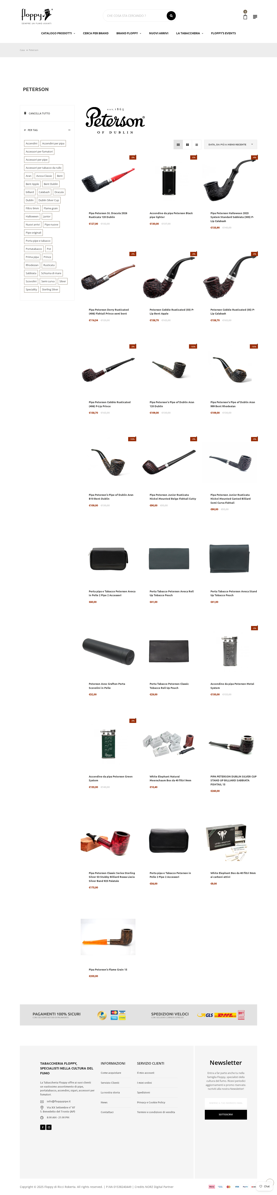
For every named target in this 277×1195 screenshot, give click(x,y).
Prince (47, 257)
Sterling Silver (50, 289)
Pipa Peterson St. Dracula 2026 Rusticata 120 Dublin (108, 215)
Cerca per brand (95, 33)
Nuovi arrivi (33, 224)
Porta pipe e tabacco (38, 241)
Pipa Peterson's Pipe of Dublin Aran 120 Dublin (172, 404)
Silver (62, 281)
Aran (28, 176)
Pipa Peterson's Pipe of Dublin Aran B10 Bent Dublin (111, 496)
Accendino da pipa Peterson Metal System (232, 685)
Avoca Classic (44, 176)
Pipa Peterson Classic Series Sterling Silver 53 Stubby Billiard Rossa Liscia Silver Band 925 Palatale (112, 877)
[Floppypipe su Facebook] (42, 1127)
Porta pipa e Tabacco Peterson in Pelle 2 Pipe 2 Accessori (170, 875)
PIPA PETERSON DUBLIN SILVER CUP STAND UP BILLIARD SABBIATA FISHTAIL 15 (233, 780)
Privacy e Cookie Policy (151, 1102)
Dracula (59, 192)
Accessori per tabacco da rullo (43, 168)
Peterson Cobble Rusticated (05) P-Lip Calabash (232, 311)
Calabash (44, 192)
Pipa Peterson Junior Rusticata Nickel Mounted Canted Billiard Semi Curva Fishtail (230, 498)
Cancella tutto (39, 113)
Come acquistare (111, 1073)
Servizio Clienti (110, 1082)
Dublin (30, 200)
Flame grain (51, 208)
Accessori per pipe (36, 159)
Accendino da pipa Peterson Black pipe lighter (171, 215)
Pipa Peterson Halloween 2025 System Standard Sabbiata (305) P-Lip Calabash (232, 217)
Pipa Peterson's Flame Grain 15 (108, 969)
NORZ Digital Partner (159, 1187)
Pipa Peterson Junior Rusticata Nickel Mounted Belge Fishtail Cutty (173, 496)
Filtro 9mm (32, 208)
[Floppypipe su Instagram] (49, 1127)
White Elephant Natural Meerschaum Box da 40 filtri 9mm (170, 778)
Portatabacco (34, 249)
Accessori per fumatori (39, 151)
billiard (30, 192)
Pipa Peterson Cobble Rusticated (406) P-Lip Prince (110, 404)
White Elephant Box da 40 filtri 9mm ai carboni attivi (233, 875)
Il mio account (145, 1073)
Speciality (31, 289)
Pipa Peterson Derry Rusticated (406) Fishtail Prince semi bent (109, 311)
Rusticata (49, 265)
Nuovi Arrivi (158, 33)
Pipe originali (33, 232)
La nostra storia (110, 1092)
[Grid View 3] (178, 144)
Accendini (31, 143)
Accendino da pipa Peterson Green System (111, 778)
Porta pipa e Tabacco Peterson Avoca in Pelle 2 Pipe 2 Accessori (112, 593)
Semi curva (48, 281)
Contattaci (107, 1112)
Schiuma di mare (51, 273)
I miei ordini (144, 1082)
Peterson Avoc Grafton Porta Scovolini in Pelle (107, 685)
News (104, 1102)
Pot (49, 249)
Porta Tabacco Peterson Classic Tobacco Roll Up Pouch (169, 685)
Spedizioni (143, 1092)
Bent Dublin (51, 184)
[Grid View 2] (187, 144)
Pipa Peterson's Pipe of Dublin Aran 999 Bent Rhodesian (232, 404)
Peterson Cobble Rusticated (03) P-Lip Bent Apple (172, 311)
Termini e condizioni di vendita (156, 1112)
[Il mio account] (255, 16)
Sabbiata (31, 273)
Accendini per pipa (53, 143)
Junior (46, 216)
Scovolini (31, 281)
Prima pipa (32, 257)
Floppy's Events (223, 33)
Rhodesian (32, 265)
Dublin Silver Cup (49, 200)
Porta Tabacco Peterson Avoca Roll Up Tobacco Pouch (172, 593)
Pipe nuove (51, 224)
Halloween (32, 216)
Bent (60, 176)
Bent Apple (32, 184)
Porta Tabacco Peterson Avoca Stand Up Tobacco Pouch (233, 593)
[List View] (196, 144)
